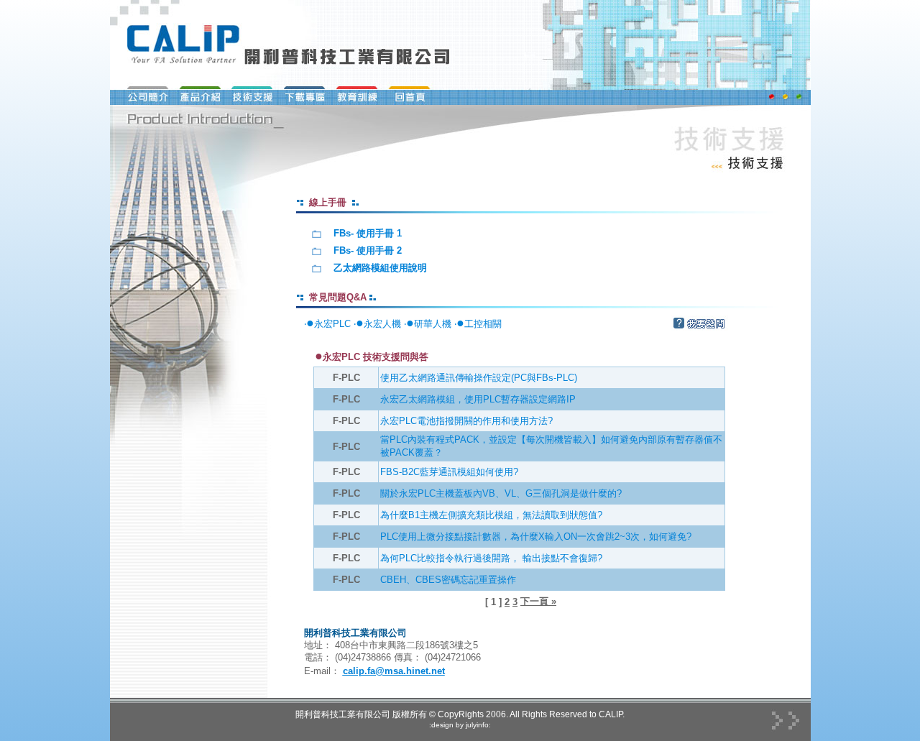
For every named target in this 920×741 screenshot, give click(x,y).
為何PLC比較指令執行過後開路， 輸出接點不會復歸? (491, 558)
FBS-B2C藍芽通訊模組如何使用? (449, 471)
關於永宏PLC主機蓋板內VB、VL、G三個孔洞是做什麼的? (501, 493)
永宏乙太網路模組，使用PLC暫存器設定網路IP (478, 399)
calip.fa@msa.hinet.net (394, 671)
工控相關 (479, 323)
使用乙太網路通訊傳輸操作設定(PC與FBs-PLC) (478, 377)
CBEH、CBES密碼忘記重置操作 (448, 579)
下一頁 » (538, 601)
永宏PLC (328, 323)
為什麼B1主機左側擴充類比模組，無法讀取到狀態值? (491, 515)
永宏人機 (378, 323)
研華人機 (428, 323)
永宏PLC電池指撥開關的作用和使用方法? (466, 420)
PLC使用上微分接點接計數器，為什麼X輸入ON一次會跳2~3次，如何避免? (535, 536)
